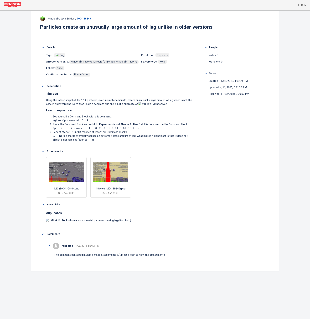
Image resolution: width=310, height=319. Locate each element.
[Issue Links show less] (43, 204)
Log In (302, 5)
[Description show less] (43, 86)
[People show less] (205, 47)
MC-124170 (148, 104)
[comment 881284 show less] (49, 246)
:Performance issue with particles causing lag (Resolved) (91, 220)
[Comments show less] (43, 234)
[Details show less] (43, 47)
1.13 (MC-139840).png (66, 188)
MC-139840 (84, 18)
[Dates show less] (205, 73)
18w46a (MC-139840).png (110, 188)
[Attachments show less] (43, 151)
